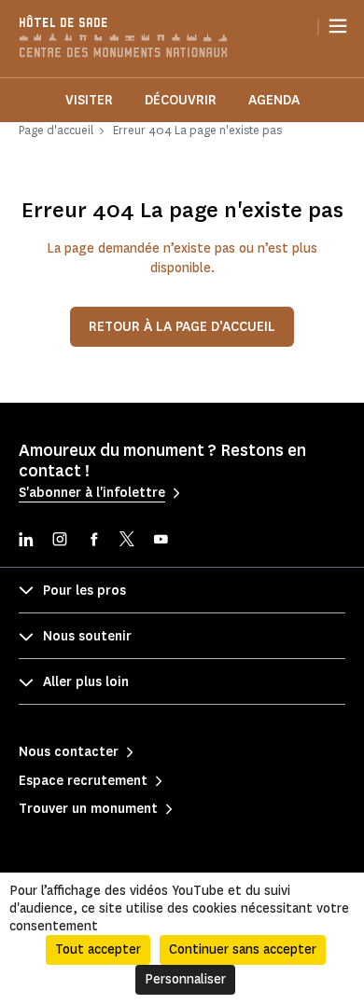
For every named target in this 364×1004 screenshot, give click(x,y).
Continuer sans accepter (242, 949)
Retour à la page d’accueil (182, 327)
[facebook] (93, 541)
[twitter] (126, 541)
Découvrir (181, 100)
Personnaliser (185, 979)
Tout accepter (98, 949)
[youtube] (160, 541)
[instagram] (59, 541)
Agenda (274, 100)
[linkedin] (26, 541)
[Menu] (338, 26)
